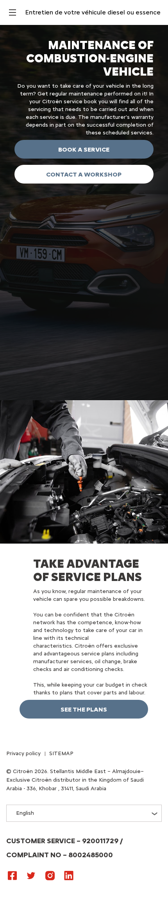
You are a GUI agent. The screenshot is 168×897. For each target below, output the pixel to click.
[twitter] (31, 875)
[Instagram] (50, 875)
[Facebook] (12, 875)
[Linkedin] (69, 875)
